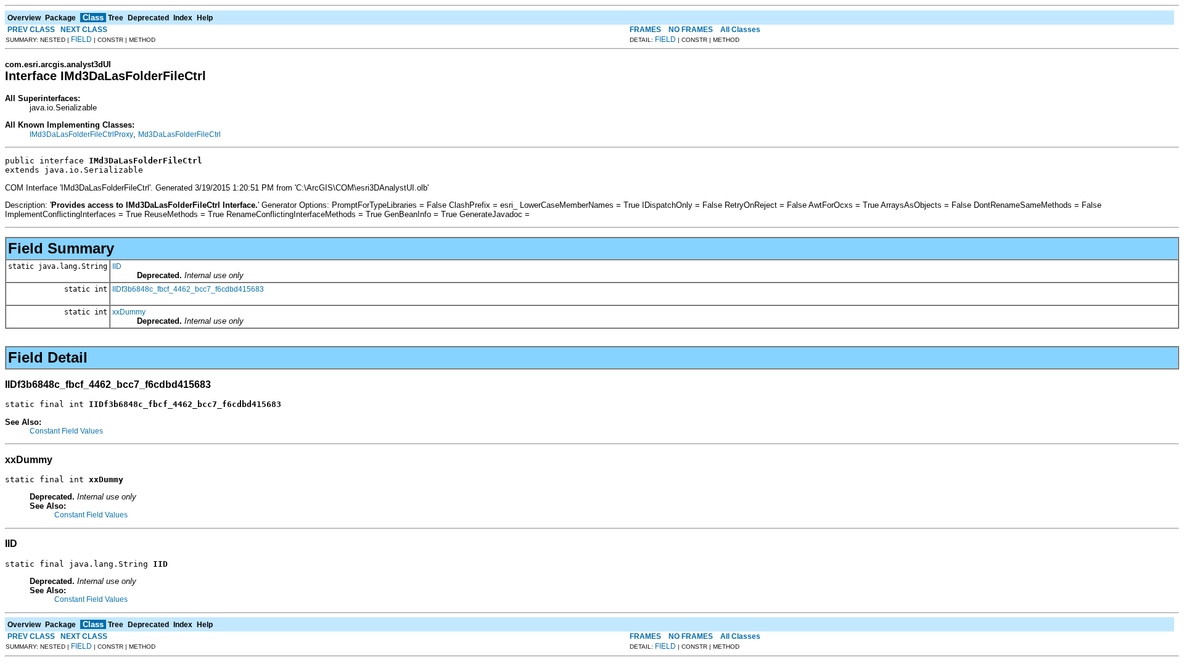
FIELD (81, 39)
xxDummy (129, 312)
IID (116, 266)
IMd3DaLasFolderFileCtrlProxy (81, 134)
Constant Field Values (66, 431)
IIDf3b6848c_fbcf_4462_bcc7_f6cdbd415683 (188, 289)
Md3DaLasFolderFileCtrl (179, 134)
